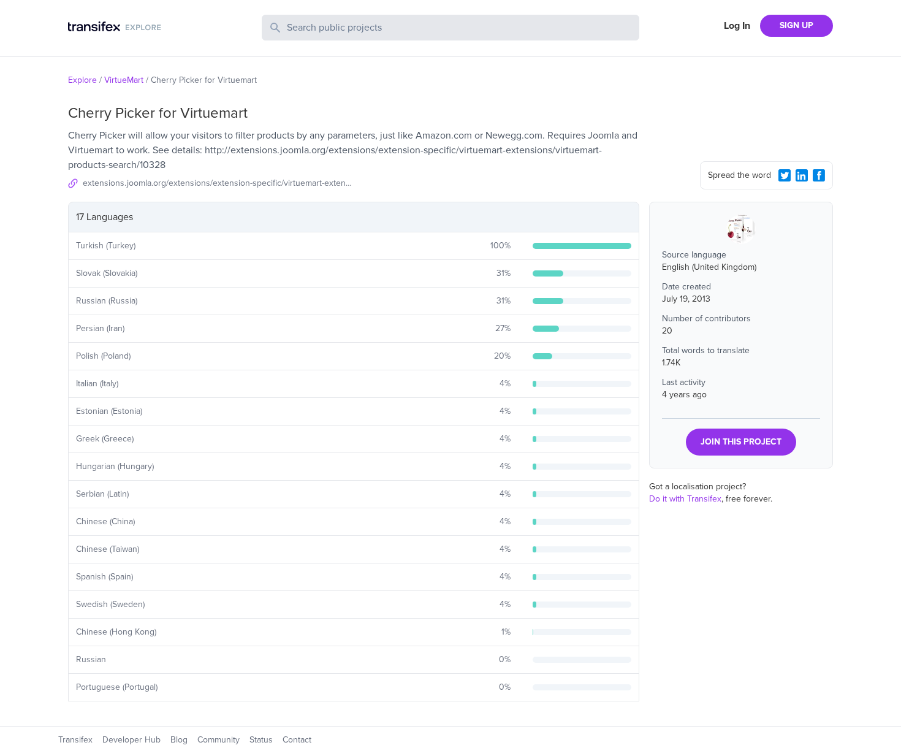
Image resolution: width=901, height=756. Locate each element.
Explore (82, 80)
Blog (179, 740)
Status (261, 740)
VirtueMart (123, 80)
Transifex (75, 740)
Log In (737, 26)
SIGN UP (796, 25)
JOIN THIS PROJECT (741, 442)
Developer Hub (131, 740)
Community (218, 740)
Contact (297, 740)
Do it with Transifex (685, 499)
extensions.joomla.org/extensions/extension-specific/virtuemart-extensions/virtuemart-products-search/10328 (218, 183)
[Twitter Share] (784, 175)
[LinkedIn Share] (801, 175)
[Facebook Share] (818, 175)
